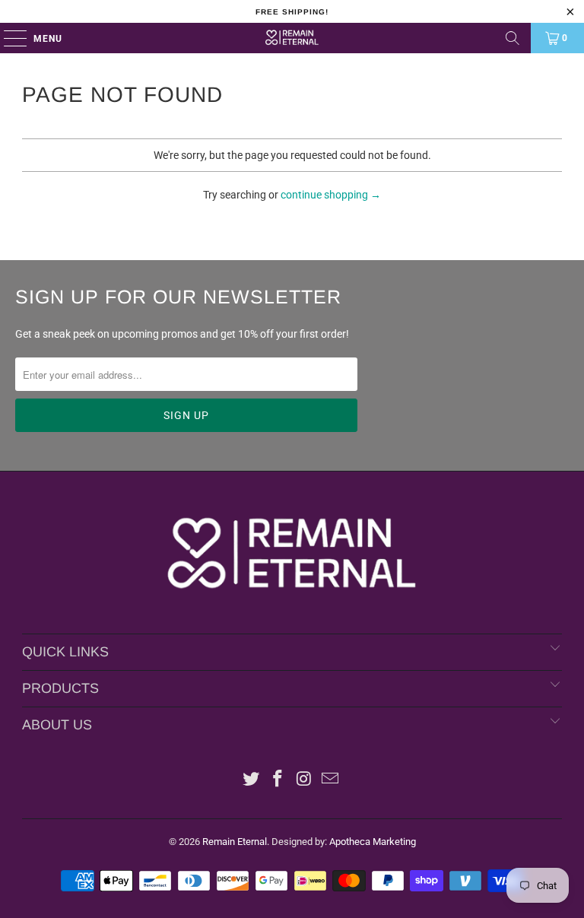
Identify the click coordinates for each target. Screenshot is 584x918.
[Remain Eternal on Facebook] (278, 780)
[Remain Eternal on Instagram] (305, 780)
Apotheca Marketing (372, 841)
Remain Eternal (234, 841)
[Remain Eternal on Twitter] (251, 780)
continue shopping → (331, 195)
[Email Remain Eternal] (330, 780)
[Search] (512, 38)
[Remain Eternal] (292, 38)
